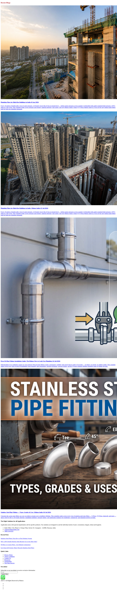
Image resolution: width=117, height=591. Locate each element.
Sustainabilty (8, 561)
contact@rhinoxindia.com (11, 529)
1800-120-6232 (8, 531)
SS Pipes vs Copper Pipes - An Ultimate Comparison (16, 544)
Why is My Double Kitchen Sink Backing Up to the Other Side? (19, 541)
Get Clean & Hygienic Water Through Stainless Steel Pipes (17, 548)
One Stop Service (9, 563)
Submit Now (4, 574)
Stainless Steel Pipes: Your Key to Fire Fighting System (16, 538)
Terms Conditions (9, 556)
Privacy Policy (8, 555)
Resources (7, 560)
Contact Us (7, 558)
